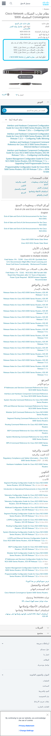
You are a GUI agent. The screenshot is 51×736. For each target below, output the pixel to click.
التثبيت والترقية (21, 182)
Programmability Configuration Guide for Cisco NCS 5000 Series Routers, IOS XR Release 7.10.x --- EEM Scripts (26, 169)
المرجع (23, 193)
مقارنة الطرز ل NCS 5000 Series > (22, 57)
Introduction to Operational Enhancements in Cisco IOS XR (26, 489)
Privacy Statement (26, 726)
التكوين (23, 185)
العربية (4, 94)
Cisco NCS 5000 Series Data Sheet (34, 239)
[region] (25, 723)
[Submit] (4, 110)
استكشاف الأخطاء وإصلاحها (38, 191)
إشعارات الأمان (42, 188)
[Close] (47, 715)
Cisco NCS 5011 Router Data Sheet (34, 243)
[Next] (47, 71)
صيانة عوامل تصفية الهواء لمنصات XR (35, 601)
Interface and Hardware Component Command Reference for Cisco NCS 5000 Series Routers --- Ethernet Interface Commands (28, 144)
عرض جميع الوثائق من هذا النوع (38, 581)
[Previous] (4, 71)
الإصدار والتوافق (42, 195)
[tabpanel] (25, 148)
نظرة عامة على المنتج (22, 23)
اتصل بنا (20, 95)
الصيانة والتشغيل (20, 189)
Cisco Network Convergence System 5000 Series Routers (26, 593)
